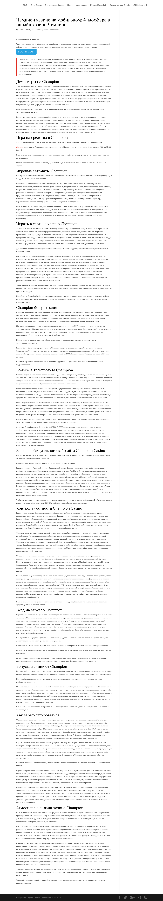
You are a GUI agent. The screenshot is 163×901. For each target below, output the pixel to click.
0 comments (54, 30)
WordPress (56, 897)
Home (69, 5)
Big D (25, 5)
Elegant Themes (33, 897)
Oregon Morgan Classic (120, 5)
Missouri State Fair (98, 5)
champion (20, 147)
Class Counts (36, 5)
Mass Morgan (81, 5)
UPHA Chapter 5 (140, 5)
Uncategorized (42, 30)
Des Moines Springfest (54, 5)
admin (21, 30)
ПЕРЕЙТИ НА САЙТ (26, 52)
